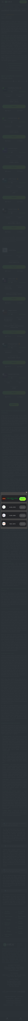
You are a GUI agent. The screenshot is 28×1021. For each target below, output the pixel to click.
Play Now (23, 498)
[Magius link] (4, 500)
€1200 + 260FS (12, 515)
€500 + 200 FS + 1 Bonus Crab (12, 499)
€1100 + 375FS (12, 507)
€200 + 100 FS (12, 524)
